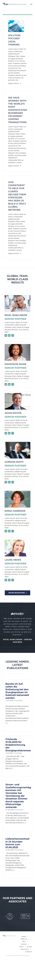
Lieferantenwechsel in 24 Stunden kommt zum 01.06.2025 (17, 843)
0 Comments (18, 700)
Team (23, 941)
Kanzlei (24, 936)
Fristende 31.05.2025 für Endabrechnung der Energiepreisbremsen (18, 745)
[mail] (12, 335)
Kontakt (29, 946)
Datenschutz (25, 949)
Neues (21, 946)
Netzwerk (24, 944)
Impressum (28, 951)
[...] (6, 723)
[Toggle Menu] (31, 4)
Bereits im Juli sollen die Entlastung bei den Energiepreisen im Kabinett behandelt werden (17, 690)
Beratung (24, 939)
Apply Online (14, 83)
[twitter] (6, 335)
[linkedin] (9, 335)
